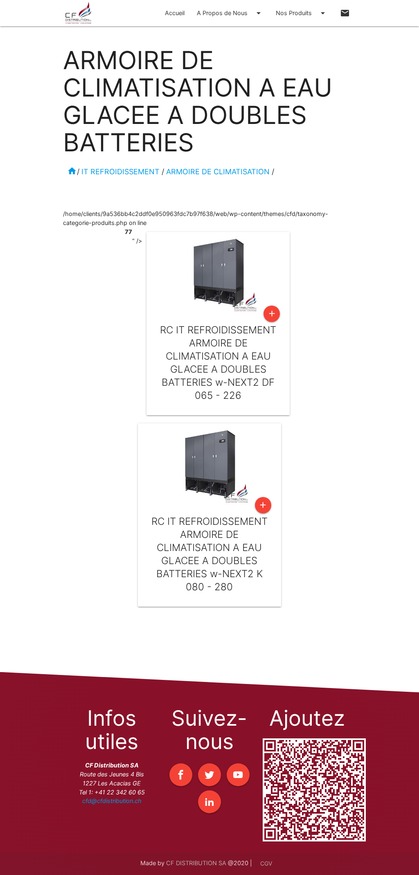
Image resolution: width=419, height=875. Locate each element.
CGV (266, 863)
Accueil (175, 13)
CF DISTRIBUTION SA (196, 863)
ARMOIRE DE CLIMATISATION (218, 171)
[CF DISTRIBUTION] (78, 17)
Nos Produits (302, 13)
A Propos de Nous (230, 13)
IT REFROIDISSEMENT (120, 171)
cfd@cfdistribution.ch (112, 801)
